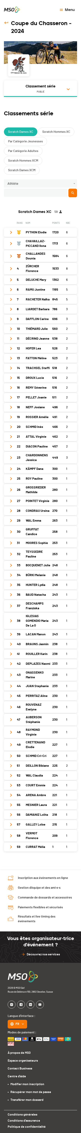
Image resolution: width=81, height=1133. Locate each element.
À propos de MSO (19, 1052)
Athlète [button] (12, 183)
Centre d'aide (17, 1076)
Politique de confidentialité (27, 1126)
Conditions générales (22, 1114)
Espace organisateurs (23, 1060)
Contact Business (20, 1068)
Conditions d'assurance (24, 1120)
